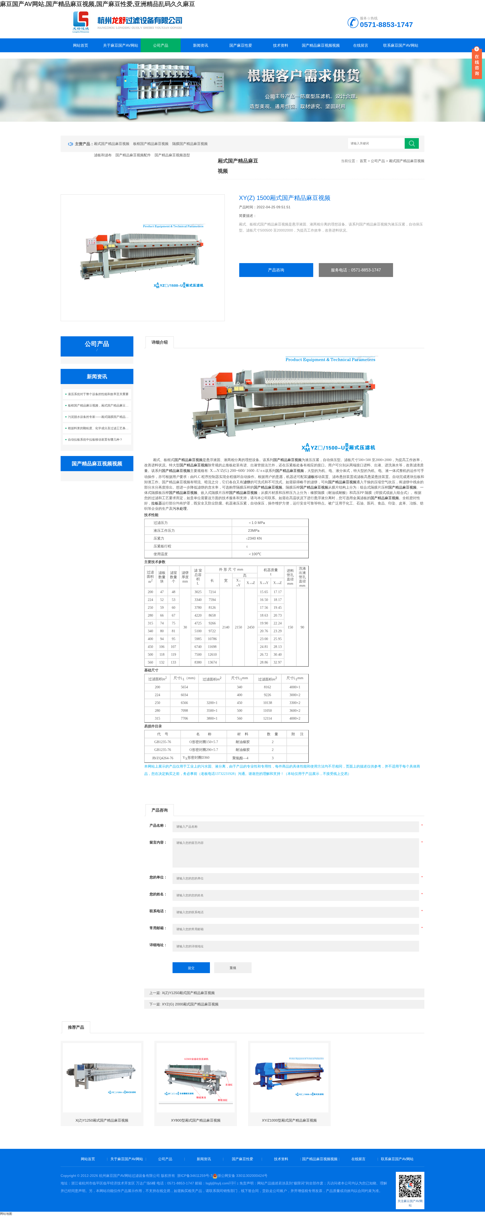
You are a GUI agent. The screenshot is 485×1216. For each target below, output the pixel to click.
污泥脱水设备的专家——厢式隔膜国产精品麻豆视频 (99, 417)
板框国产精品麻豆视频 (150, 144)
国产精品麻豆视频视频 (321, 45)
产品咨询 (276, 270)
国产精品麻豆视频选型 (172, 155)
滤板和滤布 (103, 155)
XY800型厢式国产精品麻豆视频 (196, 1120)
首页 (363, 161)
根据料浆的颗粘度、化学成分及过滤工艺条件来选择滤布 (99, 428)
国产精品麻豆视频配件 (133, 155)
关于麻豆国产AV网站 (120, 45)
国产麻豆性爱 (240, 45)
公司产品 (160, 45)
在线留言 (360, 45)
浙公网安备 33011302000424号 (242, 1176)
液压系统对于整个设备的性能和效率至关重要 (98, 394)
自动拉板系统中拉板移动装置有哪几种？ (95, 439)
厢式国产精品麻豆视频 (111, 144)
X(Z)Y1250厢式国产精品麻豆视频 (188, 993)
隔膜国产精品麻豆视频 (190, 144)
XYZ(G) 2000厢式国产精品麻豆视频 (190, 1004)
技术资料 (280, 45)
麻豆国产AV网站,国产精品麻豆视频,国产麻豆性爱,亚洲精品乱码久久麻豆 (97, 4)
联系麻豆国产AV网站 (400, 45)
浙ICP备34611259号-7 (194, 1176)
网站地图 (6, 1213)
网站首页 (80, 45)
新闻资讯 (200, 45)
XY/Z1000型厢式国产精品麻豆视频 (289, 1120)
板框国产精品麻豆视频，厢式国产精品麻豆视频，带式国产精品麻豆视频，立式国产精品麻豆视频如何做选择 (99, 405)
